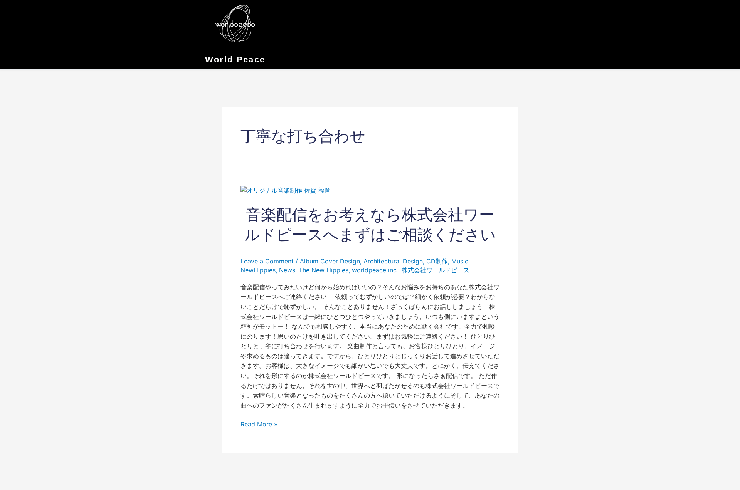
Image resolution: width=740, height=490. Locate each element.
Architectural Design (393, 261)
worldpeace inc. (375, 270)
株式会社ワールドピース (435, 270)
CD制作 (437, 261)
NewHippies (258, 270)
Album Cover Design (330, 261)
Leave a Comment (267, 261)
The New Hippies (323, 270)
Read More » (259, 425)
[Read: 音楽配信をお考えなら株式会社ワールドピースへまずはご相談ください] (285, 190)
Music (459, 261)
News (287, 270)
